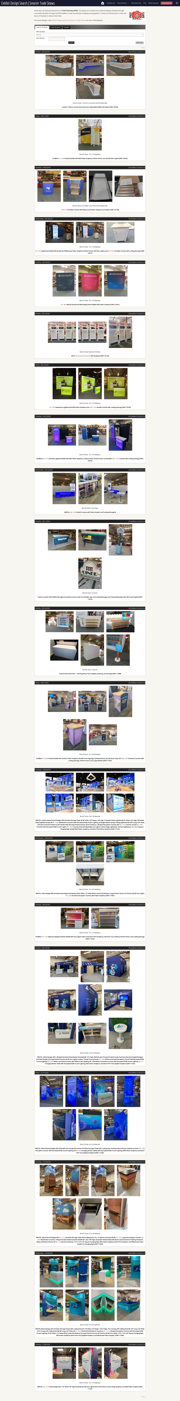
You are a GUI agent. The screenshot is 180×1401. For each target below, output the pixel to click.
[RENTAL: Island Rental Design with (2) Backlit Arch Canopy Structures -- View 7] (116, 1124)
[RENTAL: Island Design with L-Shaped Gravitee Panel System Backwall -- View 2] (92, 966)
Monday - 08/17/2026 (42, 313)
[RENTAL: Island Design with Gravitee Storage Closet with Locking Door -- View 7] (103, 1305)
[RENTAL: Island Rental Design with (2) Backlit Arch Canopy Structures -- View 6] (90, 1124)
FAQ (144, 3)
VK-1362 (61, 158)
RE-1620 (73, 512)
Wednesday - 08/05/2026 (43, 838)
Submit (71, 42)
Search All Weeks (42, 27)
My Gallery (111, 3)
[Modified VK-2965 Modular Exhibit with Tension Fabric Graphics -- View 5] (103, 734)
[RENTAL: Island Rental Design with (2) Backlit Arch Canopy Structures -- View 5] (64, 1124)
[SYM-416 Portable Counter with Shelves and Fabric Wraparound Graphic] (49, 186)
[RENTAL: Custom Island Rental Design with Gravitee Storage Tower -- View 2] (90, 782)
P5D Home (139, 42)
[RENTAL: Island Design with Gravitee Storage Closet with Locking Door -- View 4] (128, 1271)
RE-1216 (46, 1387)
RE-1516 (122, 824)
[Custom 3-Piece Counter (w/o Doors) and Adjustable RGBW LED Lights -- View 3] (120, 65)
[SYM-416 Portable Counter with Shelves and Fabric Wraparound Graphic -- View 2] (75, 186)
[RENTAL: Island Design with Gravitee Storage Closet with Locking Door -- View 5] (51, 1305)
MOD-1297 (124, 758)
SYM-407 (111, 251)
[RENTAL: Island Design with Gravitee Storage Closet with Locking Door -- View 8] (128, 1305)
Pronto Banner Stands (83, 356)
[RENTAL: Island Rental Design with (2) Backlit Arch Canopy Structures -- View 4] (128, 1091)
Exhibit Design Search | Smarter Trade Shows (28, 3)
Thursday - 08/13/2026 (43, 416)
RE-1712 (62, 1237)
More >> (143, 47)
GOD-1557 (115, 458)
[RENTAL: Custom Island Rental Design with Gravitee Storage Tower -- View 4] (59, 802)
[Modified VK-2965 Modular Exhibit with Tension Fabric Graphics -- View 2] (92, 701)
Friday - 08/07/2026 (41, 682)
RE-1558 (68, 895)
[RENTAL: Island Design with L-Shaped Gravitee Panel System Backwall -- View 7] (62, 1033)
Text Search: (40, 38)
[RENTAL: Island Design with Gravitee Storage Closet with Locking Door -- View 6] (77, 1305)
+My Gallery (132, 52)
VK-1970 (52, 407)
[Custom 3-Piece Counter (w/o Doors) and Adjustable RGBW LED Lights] (59, 65)
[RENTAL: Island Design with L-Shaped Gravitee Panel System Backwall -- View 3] (118, 966)
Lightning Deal (166, 3)
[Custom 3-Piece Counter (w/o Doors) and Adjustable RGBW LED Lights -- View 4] (90, 88)
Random (66, 27)
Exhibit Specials (153, 3)
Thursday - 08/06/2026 (43, 769)
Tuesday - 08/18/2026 (42, 262)
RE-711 (141, 1061)
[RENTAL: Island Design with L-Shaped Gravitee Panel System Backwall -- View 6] (118, 1000)
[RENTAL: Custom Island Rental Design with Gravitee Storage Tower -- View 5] (90, 802)
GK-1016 (45, 458)
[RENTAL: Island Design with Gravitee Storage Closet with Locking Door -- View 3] (103, 1271)
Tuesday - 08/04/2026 (42, 904)
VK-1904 (63, 304)
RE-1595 (70, 827)
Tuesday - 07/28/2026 (42, 1344)
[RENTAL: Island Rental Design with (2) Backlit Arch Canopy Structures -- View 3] (103, 1091)
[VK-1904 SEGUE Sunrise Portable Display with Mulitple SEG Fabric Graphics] (64, 280)
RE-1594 (55, 822)
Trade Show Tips (136, 3)
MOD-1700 (93, 407)
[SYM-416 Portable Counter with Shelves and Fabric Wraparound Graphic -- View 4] (129, 186)
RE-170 (58, 1242)
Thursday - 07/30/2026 (43, 1162)
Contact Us (141, 52)
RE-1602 (78, 1331)
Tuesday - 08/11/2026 (42, 521)
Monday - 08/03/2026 (42, 948)
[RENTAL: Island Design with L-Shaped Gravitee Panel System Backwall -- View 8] (92, 1033)
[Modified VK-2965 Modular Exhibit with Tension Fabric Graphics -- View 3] (120, 701)
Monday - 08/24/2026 (42, 52)
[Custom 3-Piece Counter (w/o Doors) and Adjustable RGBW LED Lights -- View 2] (90, 65)
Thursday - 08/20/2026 (43, 167)
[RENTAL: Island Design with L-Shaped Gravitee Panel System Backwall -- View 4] (62, 1000)
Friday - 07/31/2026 (41, 1072)
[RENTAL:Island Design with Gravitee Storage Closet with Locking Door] (51, 1271)
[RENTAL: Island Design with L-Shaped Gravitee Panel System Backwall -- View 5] (90, 1000)
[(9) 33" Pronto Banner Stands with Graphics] (62, 332)
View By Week (55, 27)
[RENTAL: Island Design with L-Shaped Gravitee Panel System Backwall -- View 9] (120, 1033)
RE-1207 (119, 1237)
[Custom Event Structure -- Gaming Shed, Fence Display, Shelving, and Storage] (59, 621)
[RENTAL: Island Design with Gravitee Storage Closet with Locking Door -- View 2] (77, 1271)
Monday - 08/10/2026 (42, 608)
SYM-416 (64, 210)
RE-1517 (106, 1331)
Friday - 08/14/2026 (41, 365)
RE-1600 (50, 1061)
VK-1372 (38, 251)
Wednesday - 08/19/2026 (43, 219)
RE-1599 (102, 1059)
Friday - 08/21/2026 (41, 116)
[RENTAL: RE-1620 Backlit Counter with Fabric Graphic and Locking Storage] (64, 488)
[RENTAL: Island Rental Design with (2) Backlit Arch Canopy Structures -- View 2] (77, 1091)
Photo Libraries (121, 3)
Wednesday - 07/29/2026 (43, 1253)
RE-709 (78, 1150)
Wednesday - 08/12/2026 (43, 470)
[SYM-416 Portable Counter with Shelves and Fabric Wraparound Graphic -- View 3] (100, 186)
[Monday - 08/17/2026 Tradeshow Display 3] (120, 332)
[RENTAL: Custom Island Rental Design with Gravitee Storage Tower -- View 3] (120, 782)
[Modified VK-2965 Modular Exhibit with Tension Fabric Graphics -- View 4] (75, 734)
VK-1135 (44, 937)
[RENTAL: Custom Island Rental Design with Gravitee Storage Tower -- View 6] (120, 802)
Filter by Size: (40, 31)
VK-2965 (45, 758)
